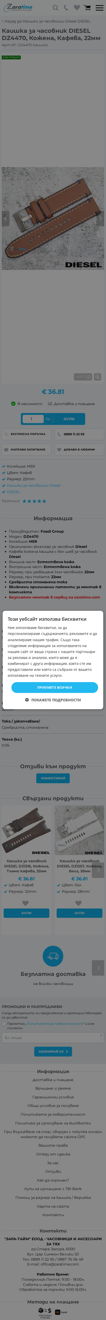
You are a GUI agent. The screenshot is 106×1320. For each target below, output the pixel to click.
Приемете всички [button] (54, 687)
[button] (53, 700)
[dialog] (53, 660)
